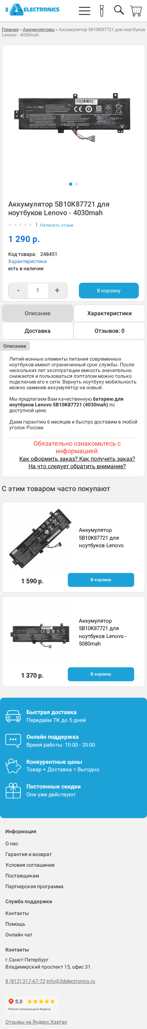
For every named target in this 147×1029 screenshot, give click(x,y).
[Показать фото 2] (76, 184)
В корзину (109, 290)
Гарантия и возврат (28, 854)
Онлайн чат (18, 935)
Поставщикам (22, 876)
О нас (11, 843)
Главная (10, 29)
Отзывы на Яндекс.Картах (36, 1022)
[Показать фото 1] (70, 183)
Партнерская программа (34, 886)
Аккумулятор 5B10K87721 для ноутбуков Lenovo (101, 538)
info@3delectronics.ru (70, 981)
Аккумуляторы (39, 29)
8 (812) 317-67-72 (25, 981)
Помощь (15, 924)
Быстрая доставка (51, 712)
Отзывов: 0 (110, 330)
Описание (38, 313)
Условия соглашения (30, 865)
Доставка (38, 330)
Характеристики (27, 261)
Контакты (17, 913)
